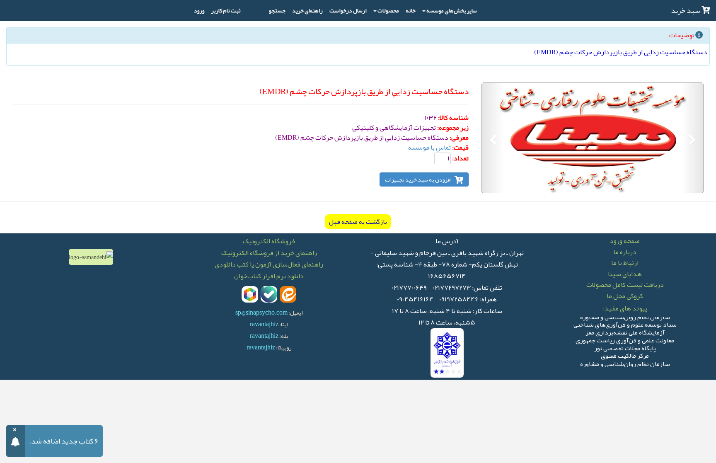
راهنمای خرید (307, 10)
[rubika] (250, 294)
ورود (199, 10)
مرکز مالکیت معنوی (625, 354)
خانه (411, 10)
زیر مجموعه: (453, 128)
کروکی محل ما (625, 296)
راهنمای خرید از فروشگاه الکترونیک (269, 252)
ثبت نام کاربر (226, 10)
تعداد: (460, 158)
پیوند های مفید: (625, 308)
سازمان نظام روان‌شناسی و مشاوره (625, 362)
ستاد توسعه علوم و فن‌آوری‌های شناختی (625, 323)
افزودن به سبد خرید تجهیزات (418, 179)
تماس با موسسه (429, 147)
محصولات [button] (388, 10)
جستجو (277, 10)
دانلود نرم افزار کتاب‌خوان (269, 276)
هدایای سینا (625, 274)
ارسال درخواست (348, 10)
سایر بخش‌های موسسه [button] (451, 10)
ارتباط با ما (625, 262)
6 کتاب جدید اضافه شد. (64, 441)
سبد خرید (686, 10)
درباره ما (624, 252)
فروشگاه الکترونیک (269, 241)
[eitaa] (288, 294)
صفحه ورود (625, 240)
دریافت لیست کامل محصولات (625, 284)
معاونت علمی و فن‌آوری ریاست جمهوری (625, 338)
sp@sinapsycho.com (261, 312)
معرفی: (459, 138)
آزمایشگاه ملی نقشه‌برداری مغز (625, 331)
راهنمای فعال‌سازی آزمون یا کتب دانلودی (269, 264)
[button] (692, 138)
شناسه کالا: (453, 118)
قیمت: (460, 148)
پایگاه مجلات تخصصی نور (625, 346)
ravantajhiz (264, 324)
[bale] (269, 294)
